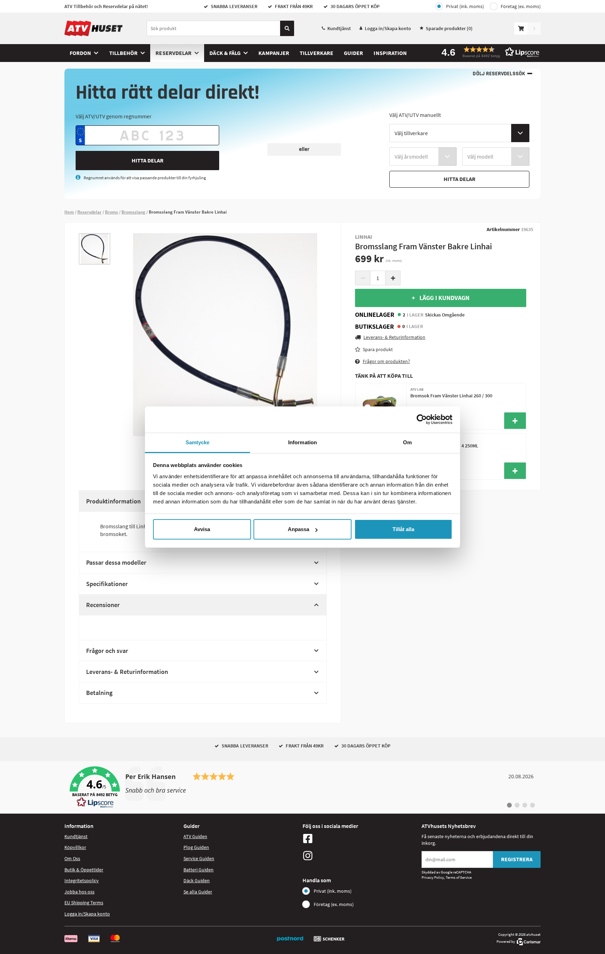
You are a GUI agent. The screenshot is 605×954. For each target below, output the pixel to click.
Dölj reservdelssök (499, 73)
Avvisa (202, 529)
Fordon (80, 52)
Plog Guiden (196, 847)
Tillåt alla (403, 529)
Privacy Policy (433, 877)
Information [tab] (302, 442)
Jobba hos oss (79, 892)
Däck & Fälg (225, 52)
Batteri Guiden (198, 869)
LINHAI (363, 236)
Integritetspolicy (81, 880)
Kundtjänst (339, 28)
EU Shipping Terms (83, 902)
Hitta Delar (148, 160)
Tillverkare (316, 52)
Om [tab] (407, 442)
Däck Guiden (196, 880)
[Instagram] (360, 855)
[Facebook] (360, 838)
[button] (488, 52)
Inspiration (390, 52)
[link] (302, 787)
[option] (94, 249)
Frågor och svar (107, 651)
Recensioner (103, 605)
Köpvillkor (75, 847)
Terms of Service (459, 877)
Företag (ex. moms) (521, 6)
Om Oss (72, 858)
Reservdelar (173, 52)
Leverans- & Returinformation (127, 672)
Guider (353, 52)
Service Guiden (198, 858)
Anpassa (298, 529)
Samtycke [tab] (198, 442)
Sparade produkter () (449, 28)
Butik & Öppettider (83, 869)
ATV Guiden (195, 836)
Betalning (99, 693)
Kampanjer (273, 52)
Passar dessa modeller (116, 562)
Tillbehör (123, 52)
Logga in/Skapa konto (388, 28)
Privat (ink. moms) (465, 6)
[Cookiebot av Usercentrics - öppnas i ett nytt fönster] (421, 419)
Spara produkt (378, 349)
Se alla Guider (197, 892)
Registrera (517, 859)
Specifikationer (107, 584)
